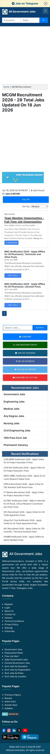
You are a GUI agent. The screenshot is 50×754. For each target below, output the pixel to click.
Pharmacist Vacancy (16, 444)
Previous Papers (13, 694)
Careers (8, 617)
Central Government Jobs (17, 663)
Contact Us (10, 614)
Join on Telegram (26, 3)
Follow (26, 199)
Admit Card (10, 701)
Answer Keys (11, 705)
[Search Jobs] (43, 20)
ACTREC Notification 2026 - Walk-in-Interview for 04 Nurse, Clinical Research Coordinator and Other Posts (24, 503)
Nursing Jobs (11, 423)
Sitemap (9, 627)
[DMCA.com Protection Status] (10, 714)
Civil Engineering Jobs (17, 430)
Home (6, 87)
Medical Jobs (11, 408)
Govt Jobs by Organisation (17, 669)
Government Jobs (14, 394)
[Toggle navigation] (45, 10)
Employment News (14, 652)
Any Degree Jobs (14, 416)
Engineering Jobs (14, 401)
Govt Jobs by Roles (14, 673)
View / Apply (13, 275)
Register (9, 604)
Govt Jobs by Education (16, 666)
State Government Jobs (16, 659)
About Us (9, 611)
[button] (45, 3)
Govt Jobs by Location (15, 676)
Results (8, 698)
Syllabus (9, 708)
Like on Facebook (25, 361)
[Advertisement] (25, 55)
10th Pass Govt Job (15, 437)
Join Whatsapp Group (26, 345)
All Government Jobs (19, 11)
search (41, 327)
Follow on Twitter (26, 369)
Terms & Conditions (14, 621)
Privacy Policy (11, 624)
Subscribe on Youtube (26, 377)
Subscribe (26, 337)
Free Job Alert (12, 656)
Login (7, 607)
